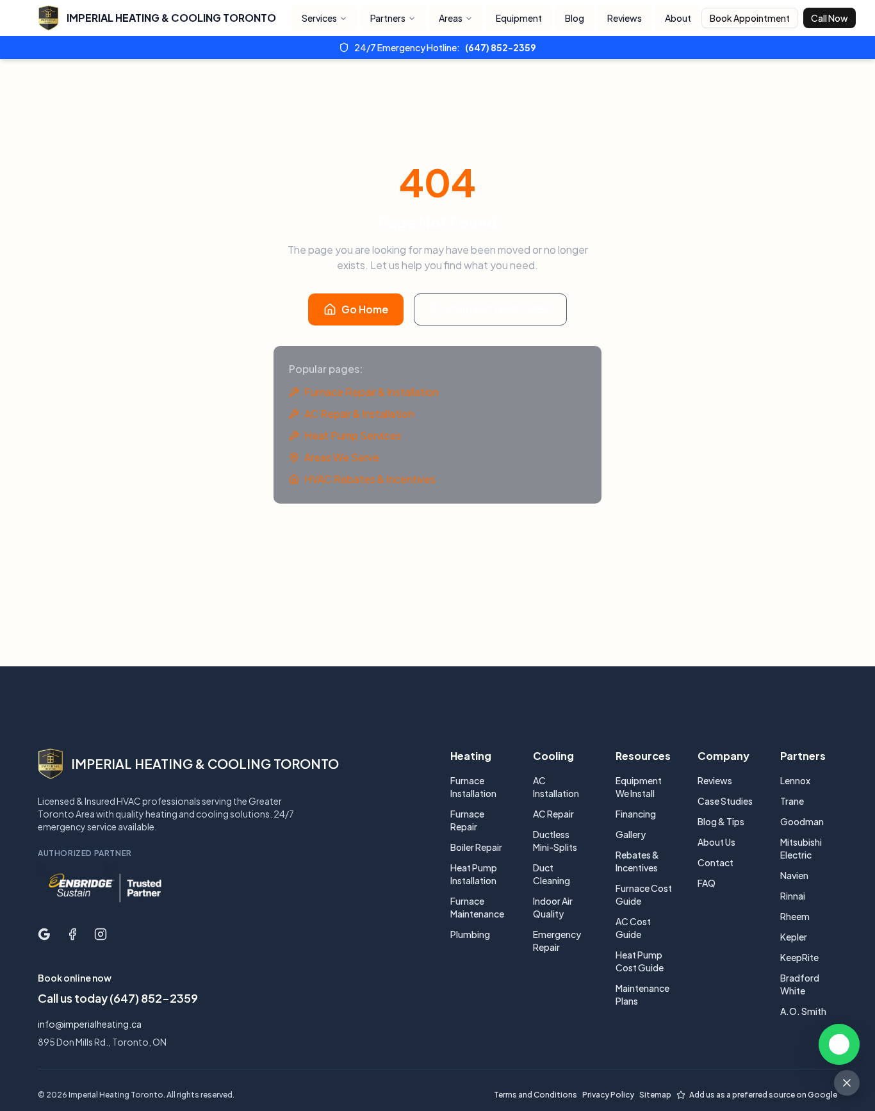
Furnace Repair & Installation (371, 392)
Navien (794, 875)
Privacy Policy (608, 1094)
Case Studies (725, 801)
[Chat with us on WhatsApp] (839, 1044)
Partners (387, 18)
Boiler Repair (476, 847)
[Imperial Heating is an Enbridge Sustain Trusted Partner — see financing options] (105, 888)
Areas (450, 18)
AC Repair (553, 813)
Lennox (795, 780)
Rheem (795, 916)
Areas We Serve (341, 457)
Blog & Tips (721, 821)
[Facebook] (72, 934)
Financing (636, 813)
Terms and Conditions (535, 1094)
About (678, 18)
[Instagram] (100, 934)
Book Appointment (750, 18)
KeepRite (799, 957)
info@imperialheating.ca (90, 1024)
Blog (574, 18)
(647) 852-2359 (500, 47)
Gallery (631, 834)
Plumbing (470, 934)
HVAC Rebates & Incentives (370, 479)
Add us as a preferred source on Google (763, 1094)
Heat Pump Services (352, 435)
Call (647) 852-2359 (499, 309)
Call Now (829, 18)
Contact (715, 862)
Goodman (802, 821)
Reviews (624, 18)
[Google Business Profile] (44, 934)
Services (319, 18)
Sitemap (655, 1094)
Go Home (364, 309)
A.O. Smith (803, 1011)
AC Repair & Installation (359, 413)
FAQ (707, 883)
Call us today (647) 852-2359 (118, 998)
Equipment (519, 18)
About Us (716, 842)
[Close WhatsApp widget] (847, 1083)
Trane (792, 801)
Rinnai (792, 895)
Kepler (793, 936)
